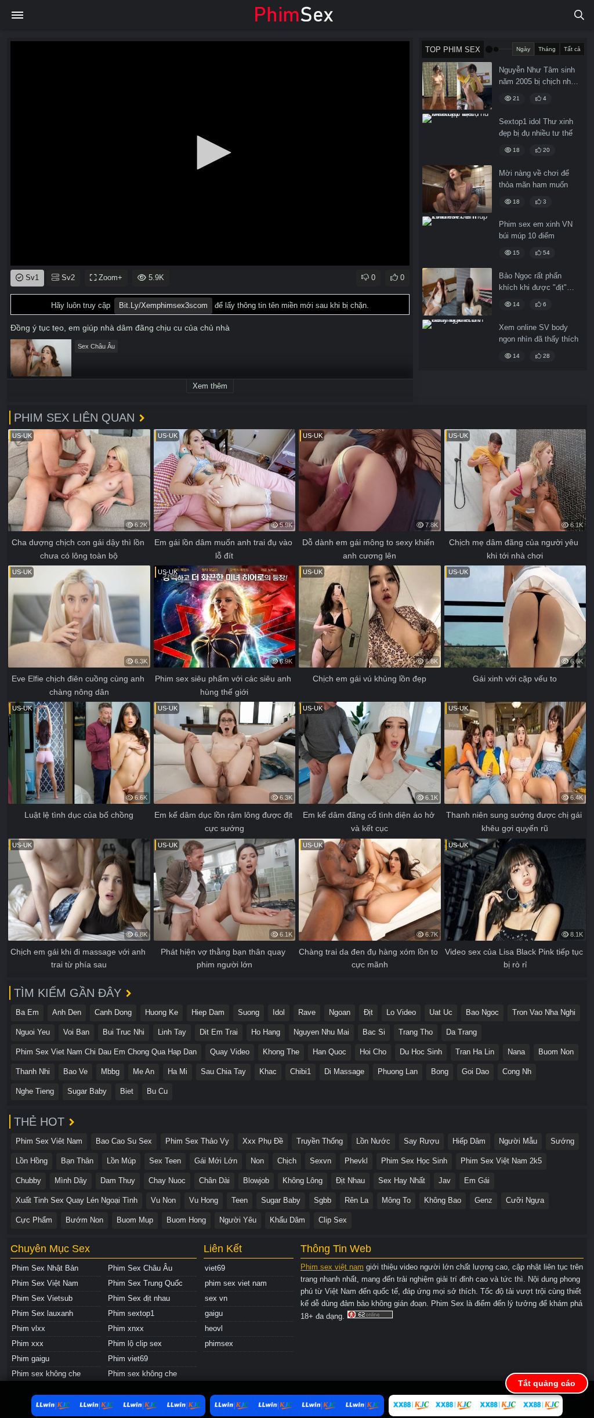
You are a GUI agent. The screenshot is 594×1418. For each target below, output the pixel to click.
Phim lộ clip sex (135, 1343)
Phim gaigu (30, 1358)
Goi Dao (475, 1071)
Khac (268, 1071)
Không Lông (302, 1180)
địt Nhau (350, 1180)
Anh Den (66, 1012)
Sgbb (322, 1200)
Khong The (281, 1051)
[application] (210, 153)
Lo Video (401, 1012)
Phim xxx (28, 1343)
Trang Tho (416, 1032)
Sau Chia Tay (223, 1071)
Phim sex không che (46, 1373)
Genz (483, 1200)
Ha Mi (177, 1071)
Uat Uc (440, 1012)
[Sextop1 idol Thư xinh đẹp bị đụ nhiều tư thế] (457, 137)
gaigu (214, 1313)
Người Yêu (237, 1220)
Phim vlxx (28, 1328)
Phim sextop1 (131, 1313)
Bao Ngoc (482, 1012)
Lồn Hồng (32, 1160)
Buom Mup (135, 1220)
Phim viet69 (128, 1358)
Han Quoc (329, 1051)
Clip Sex (332, 1220)
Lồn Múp (121, 1160)
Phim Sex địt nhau (139, 1298)
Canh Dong (113, 1012)
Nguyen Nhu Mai (321, 1032)
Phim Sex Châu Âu (140, 1268)
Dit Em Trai (219, 1032)
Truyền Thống (319, 1141)
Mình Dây (71, 1180)
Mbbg (110, 1071)
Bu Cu (157, 1091)
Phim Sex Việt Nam (45, 1283)
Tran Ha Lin (474, 1051)
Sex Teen (165, 1160)
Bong (439, 1071)
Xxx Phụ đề (262, 1141)
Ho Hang (265, 1032)
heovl (214, 1328)
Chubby (28, 1180)
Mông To (396, 1200)
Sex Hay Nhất (401, 1180)
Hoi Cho (373, 1051)
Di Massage (344, 1071)
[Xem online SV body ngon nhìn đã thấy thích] (457, 343)
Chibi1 (300, 1071)
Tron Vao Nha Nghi (543, 1012)
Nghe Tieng (35, 1091)
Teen (239, 1200)
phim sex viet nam (236, 1283)
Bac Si (374, 1032)
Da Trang (461, 1032)
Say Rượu (421, 1141)
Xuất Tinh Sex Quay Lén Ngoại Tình (76, 1200)
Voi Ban (76, 1032)
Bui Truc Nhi (123, 1032)
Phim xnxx (126, 1328)
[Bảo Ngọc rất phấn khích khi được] (457, 291)
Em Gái (477, 1180)
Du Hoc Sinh (421, 1051)
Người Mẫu (518, 1141)
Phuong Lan (398, 1071)
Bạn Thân (77, 1160)
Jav (445, 1180)
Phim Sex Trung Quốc (145, 1283)
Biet (126, 1091)
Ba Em (27, 1012)
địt (368, 1012)
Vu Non (163, 1200)
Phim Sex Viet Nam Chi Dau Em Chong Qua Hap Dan (106, 1051)
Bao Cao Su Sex (124, 1141)
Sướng (562, 1141)
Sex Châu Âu (96, 346)
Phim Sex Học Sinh (414, 1160)
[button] (210, 152)
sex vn (216, 1298)
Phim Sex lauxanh (42, 1313)
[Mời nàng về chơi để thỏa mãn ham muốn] (457, 189)
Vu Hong (203, 1200)
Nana (516, 1051)
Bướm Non (84, 1220)
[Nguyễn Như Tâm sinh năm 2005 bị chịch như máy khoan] (457, 86)
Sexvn (320, 1160)
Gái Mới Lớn (215, 1160)
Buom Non (556, 1051)
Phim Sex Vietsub (42, 1298)
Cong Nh (516, 1071)
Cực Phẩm (34, 1220)
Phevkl (356, 1160)
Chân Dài (214, 1180)
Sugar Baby (87, 1091)
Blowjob (256, 1180)
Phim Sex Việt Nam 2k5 (501, 1160)
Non (257, 1160)
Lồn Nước (373, 1141)
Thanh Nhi (33, 1071)
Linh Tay (172, 1032)
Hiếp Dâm (469, 1141)
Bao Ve (75, 1071)
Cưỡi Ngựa (525, 1200)
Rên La (356, 1200)
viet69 (215, 1268)
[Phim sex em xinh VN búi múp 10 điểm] (457, 240)
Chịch (286, 1160)
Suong (248, 1012)
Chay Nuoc (167, 1180)
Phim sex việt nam (332, 1267)
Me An (143, 1071)
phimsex (219, 1343)
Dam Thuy (117, 1180)
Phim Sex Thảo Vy (197, 1141)
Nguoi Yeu (33, 1032)
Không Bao (442, 1200)
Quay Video (229, 1051)
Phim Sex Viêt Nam (49, 1141)
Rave (307, 1012)
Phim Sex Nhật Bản (45, 1268)
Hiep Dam (207, 1012)
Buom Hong (186, 1220)
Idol (279, 1012)
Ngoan (339, 1012)
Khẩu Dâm (287, 1220)
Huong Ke (161, 1012)
